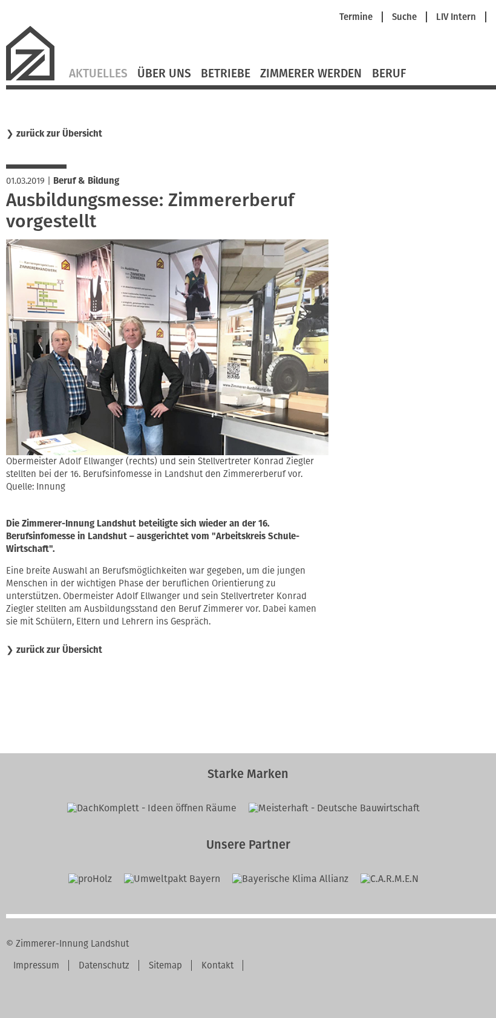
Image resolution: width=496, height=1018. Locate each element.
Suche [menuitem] (404, 17)
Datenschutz (104, 965)
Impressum (36, 965)
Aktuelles (98, 73)
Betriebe (225, 73)
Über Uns (164, 73)
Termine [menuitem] (356, 17)
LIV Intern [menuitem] (456, 17)
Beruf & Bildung (86, 180)
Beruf (389, 73)
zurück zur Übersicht (59, 134)
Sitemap (165, 965)
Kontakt (217, 965)
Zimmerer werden (311, 73)
